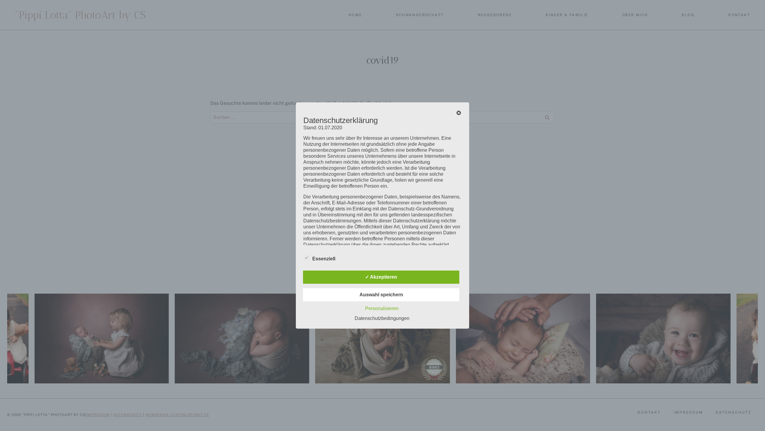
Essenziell (323, 258)
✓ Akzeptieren (381, 277)
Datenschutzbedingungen (382, 318)
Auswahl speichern (381, 294)
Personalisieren (382, 308)
